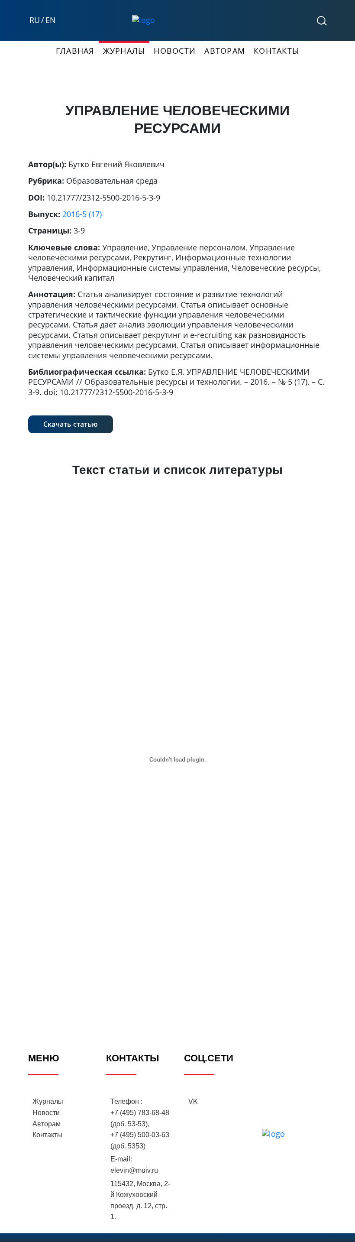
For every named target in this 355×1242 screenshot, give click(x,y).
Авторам (224, 50)
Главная (75, 50)
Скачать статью (70, 424)
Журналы (124, 50)
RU (34, 20)
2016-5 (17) (82, 214)
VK (193, 1101)
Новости (175, 50)
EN (50, 20)
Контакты (276, 50)
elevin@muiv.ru (134, 1170)
